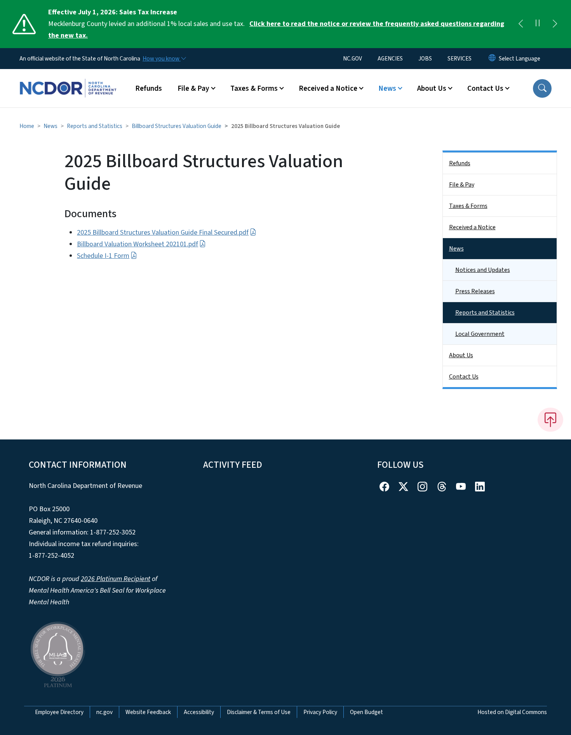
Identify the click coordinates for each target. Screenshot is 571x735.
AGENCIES (390, 58)
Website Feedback (148, 712)
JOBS (425, 58)
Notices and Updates (482, 270)
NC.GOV (352, 58)
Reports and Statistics (94, 126)
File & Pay (461, 184)
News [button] (387, 88)
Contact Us (464, 376)
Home (26, 126)
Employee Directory (59, 712)
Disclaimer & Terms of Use (259, 712)
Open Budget (366, 712)
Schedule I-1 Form (103, 256)
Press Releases (475, 291)
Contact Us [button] (485, 88)
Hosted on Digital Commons (512, 712)
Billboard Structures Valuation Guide (176, 126)
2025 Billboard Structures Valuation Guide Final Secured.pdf (163, 232)
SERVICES (459, 58)
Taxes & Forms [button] (254, 88)
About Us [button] (431, 88)
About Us (461, 355)
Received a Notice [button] (328, 88)
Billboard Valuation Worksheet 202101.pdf (137, 244)
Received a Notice (472, 227)
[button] (542, 88)
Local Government (480, 334)
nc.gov (104, 712)
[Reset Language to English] (492, 58)
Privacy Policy (320, 712)
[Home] (68, 79)
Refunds (148, 88)
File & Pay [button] (193, 88)
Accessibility (199, 712)
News (50, 126)
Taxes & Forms (468, 206)
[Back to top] (550, 420)
